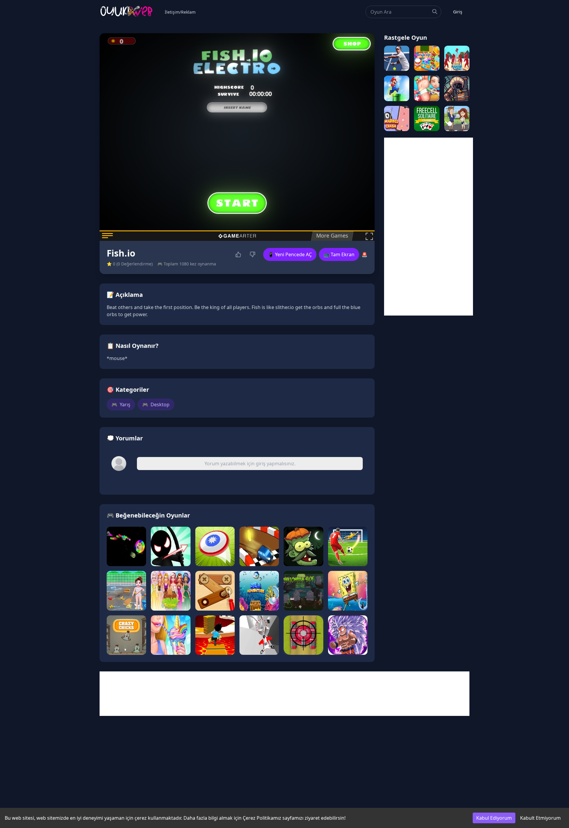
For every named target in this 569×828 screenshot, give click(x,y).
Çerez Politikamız (262, 818)
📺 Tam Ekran (339, 254)
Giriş (457, 12)
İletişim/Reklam (180, 12)
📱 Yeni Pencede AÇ (290, 254)
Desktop (156, 404)
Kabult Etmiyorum (540, 818)
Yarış (120, 404)
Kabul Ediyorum (494, 818)
